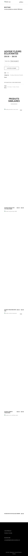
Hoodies (12, 75)
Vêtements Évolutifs (18, 75)
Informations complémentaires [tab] (12, 82)
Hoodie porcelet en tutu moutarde (9, 208)
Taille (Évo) (7, 61)
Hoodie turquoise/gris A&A (10, 310)
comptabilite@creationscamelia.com (12, 540)
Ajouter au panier (11, 68)
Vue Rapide (5, 109)
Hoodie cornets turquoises (8, 412)
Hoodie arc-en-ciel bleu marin (12, 513)
